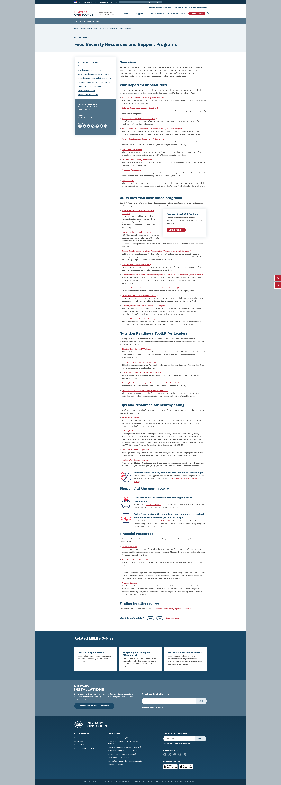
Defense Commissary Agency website (172, 609)
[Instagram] (179, 754)
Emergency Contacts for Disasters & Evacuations (123, 742)
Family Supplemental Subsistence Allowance (142, 139)
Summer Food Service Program (136, 264)
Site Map (87, 781)
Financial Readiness (131, 170)
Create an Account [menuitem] (200, 7)
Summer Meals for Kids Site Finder (137, 319)
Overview (82, 66)
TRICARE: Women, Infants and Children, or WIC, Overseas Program (152, 129)
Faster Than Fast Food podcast (135, 450)
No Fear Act (178, 781)
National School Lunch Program (136, 232)
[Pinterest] (185, 754)
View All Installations (151, 707)
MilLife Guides (92, 28)
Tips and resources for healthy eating (94, 82)
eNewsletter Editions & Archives (176, 744)
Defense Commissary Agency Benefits (139, 108)
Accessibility (96, 781)
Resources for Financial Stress (135, 559)
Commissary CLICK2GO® (158, 521)
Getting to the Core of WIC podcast (138, 431)
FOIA (157, 781)
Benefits (77, 738)
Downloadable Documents (85, 748)
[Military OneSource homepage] (85, 13)
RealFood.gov (128, 180)
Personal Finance (97, 118)
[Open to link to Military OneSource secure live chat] (277, 285)
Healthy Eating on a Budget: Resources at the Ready (145, 390)
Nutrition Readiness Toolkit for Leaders (94, 78)
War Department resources (89, 70)
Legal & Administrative (122, 781)
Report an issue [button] (172, 618)
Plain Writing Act (166, 781)
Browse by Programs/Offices (120, 738)
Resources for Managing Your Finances (139, 362)
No (160, 618)
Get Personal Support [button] (133, 14)
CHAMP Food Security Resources (137, 160)
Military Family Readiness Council (122, 754)
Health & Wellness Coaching (135, 460)
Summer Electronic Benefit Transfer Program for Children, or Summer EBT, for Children (161, 275)
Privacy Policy (107, 781)
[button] (140, 2)
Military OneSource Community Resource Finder (144, 98)
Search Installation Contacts (93, 706)
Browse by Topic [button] (175, 14)
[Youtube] (174, 754)
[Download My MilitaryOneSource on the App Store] (186, 767)
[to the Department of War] (75, 2)
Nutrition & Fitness (84, 118)
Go (201, 701)
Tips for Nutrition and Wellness (136, 349)
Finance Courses (129, 583)
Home (76, 28)
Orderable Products (82, 745)
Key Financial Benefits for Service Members (141, 373)
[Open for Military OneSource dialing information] (277, 278)
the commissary (153, 504)
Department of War (138, 781)
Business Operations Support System (123, 747)
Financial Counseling (131, 570)
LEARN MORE (175, 230)
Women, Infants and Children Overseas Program (144, 306)
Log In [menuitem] (190, 7)
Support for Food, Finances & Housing (124, 750)
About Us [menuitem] (178, 7)
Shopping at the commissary (90, 86)
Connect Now (197, 13)
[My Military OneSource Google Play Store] (170, 767)
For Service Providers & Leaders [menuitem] (159, 7)
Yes (150, 618)
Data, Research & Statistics (119, 758)
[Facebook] (164, 754)
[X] (169, 754)
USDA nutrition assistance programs (93, 74)
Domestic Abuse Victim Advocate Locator (125, 761)
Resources (83, 28)
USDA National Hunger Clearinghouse (139, 295)
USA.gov (150, 781)
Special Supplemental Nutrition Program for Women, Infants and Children (155, 251)
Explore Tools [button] (156, 14)
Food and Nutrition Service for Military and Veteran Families (149, 288)
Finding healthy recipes (88, 94)
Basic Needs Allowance (132, 149)
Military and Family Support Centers (138, 118)
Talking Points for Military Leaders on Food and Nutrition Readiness (152, 383)
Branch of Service (115, 765)
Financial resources (86, 90)
